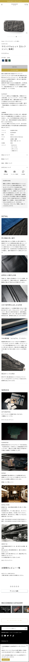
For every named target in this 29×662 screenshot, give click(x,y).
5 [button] (12, 36)
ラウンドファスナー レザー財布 (12, 41)
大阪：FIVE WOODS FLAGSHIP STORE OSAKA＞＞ (14, 519)
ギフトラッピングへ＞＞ (7, 419)
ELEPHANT (13, 132)
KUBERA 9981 (4, 43)
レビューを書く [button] (15, 591)
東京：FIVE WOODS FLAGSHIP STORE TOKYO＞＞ (14, 521)
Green (9, 60)
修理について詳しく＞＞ (7, 482)
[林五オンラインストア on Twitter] (8, 635)
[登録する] (26, 628)
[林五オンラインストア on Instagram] (2, 635)
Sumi (6, 60)
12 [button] (21, 36)
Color (5, 57)
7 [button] (15, 36)
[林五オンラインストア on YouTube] (5, 635)
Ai (3, 60)
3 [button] (10, 36)
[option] (14, 1)
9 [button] (17, 36)
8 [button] (16, 36)
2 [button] (9, 36)
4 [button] (11, 36)
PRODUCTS (4, 641)
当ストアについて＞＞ (6, 560)
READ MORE (5, 659)
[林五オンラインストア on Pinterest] (10, 635)
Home (2, 41)
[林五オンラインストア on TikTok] (13, 635)
